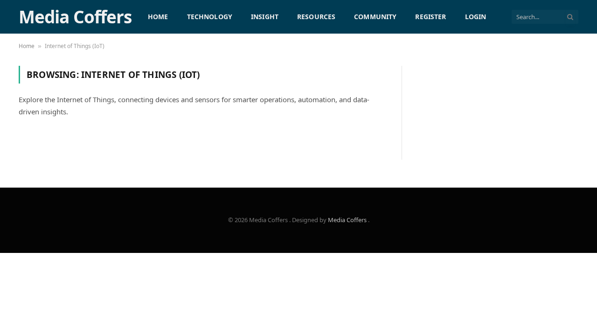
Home (158, 16)
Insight (264, 16)
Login (475, 16)
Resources (316, 16)
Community (375, 16)
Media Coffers (348, 220)
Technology (209, 16)
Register (430, 16)
